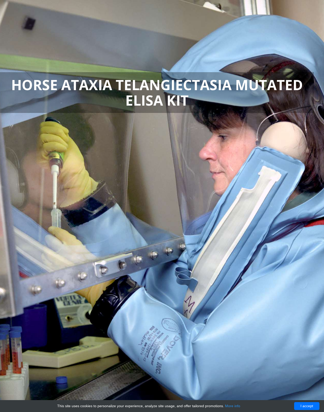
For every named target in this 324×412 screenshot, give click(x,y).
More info (232, 406)
